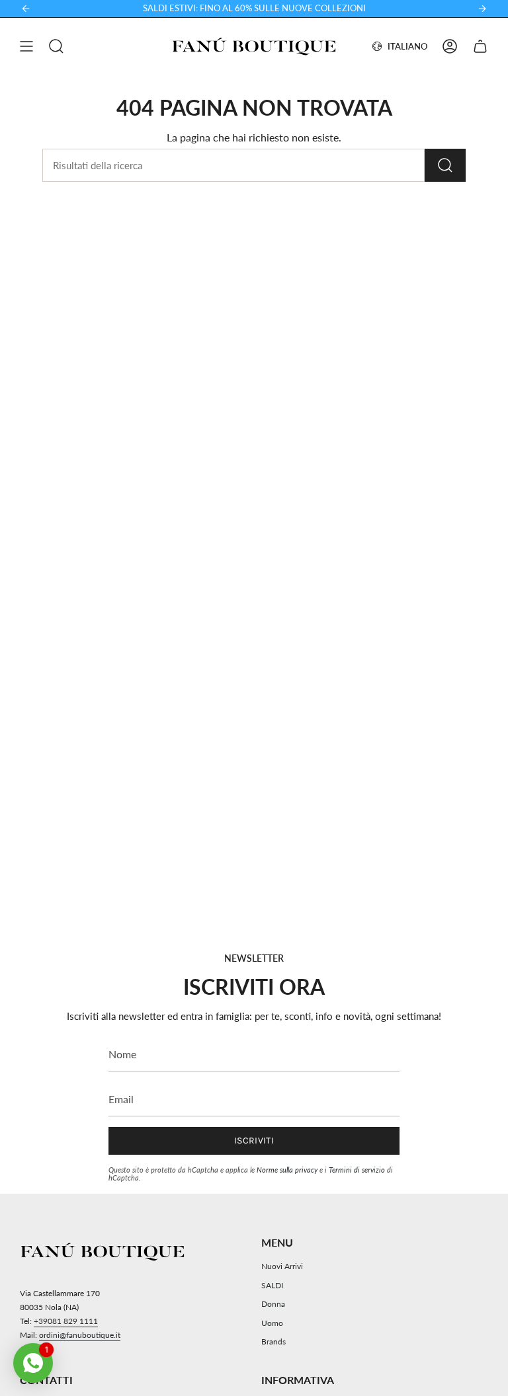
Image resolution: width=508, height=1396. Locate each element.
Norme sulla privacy (287, 1169)
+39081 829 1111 (66, 1321)
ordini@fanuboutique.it (79, 1335)
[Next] (482, 9)
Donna (273, 1304)
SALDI (272, 1285)
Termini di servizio (357, 1169)
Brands (273, 1341)
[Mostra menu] (26, 46)
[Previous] (26, 9)
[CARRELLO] (480, 46)
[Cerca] (445, 165)
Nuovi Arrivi (282, 1266)
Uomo (272, 1323)
